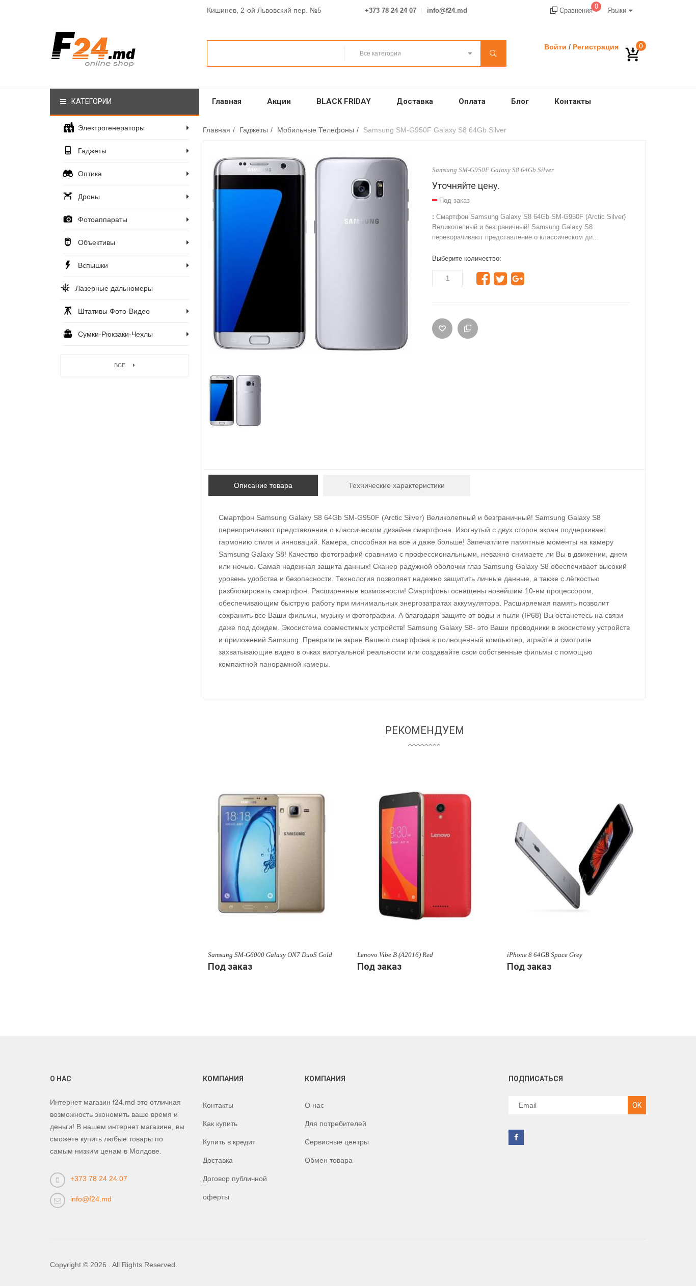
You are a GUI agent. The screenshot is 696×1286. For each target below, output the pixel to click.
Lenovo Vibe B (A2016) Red (395, 955)
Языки (616, 10)
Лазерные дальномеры (114, 288)
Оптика (90, 174)
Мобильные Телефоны (315, 130)
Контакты (572, 101)
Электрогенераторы (111, 128)
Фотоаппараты (102, 219)
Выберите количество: (466, 258)
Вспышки (93, 265)
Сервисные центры (337, 1142)
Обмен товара (329, 1160)
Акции (279, 101)
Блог (520, 101)
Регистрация (596, 47)
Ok (636, 1105)
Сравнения (577, 10)
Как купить (220, 1123)
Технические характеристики (397, 485)
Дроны (89, 197)
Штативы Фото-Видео (114, 311)
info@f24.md (447, 11)
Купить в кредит (229, 1142)
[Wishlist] (442, 328)
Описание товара (263, 485)
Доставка (414, 101)
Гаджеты (92, 151)
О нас (314, 1105)
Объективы (96, 242)
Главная (227, 101)
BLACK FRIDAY (343, 101)
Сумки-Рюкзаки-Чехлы (115, 334)
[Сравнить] (468, 328)
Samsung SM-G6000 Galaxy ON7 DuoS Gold (270, 955)
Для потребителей (335, 1123)
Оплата (472, 101)
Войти (555, 47)
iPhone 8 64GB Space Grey (544, 955)
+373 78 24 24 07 (390, 11)
